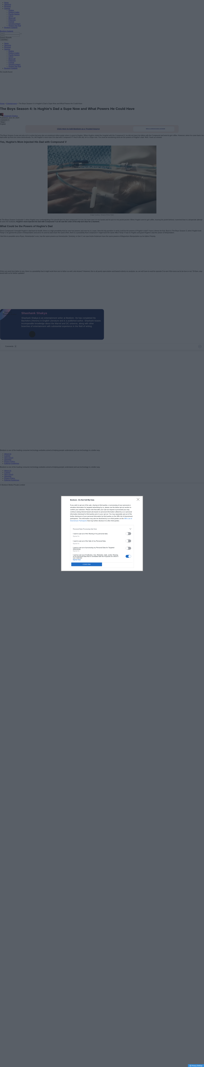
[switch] (128, 533)
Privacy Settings (197, 1065)
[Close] (139, 500)
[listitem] (102, 529)
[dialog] (102, 533)
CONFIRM (87, 564)
